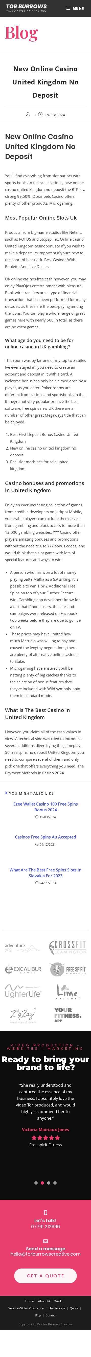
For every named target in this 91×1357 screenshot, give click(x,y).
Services (14, 1308)
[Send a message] (45, 1241)
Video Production (32, 1308)
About (42, 1301)
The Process (56, 1308)
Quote (74, 1308)
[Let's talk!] (45, 1212)
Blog (38, 1315)
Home (29, 1301)
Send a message (45, 1248)
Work (58, 1301)
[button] (36, 1183)
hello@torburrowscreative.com (46, 1254)
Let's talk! (45, 1220)
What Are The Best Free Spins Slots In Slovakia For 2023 (45, 872)
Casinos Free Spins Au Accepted (45, 837)
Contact (51, 1315)
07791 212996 (45, 1226)
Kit (48, 1301)
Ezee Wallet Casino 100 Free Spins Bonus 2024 (45, 806)
